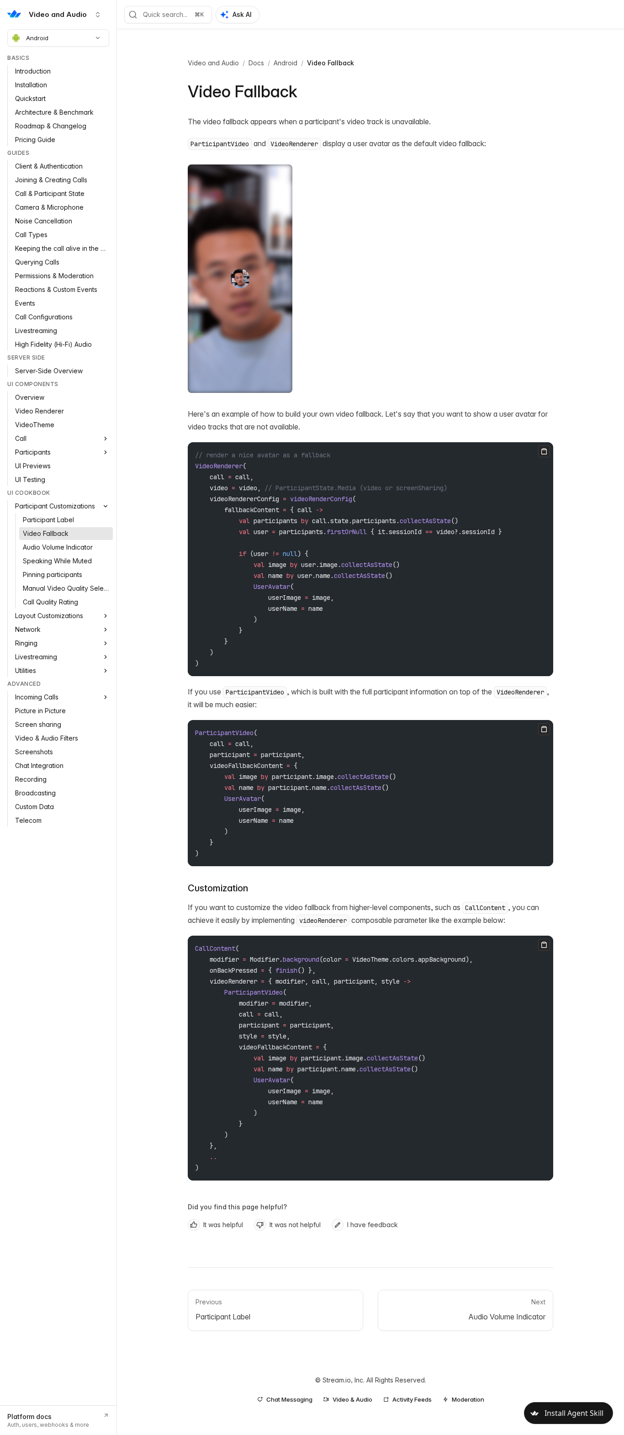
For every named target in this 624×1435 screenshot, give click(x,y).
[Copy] (544, 451)
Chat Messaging (289, 1399)
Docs (256, 63)
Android (37, 38)
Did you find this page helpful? (237, 1207)
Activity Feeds (412, 1399)
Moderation (468, 1399)
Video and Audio (213, 63)
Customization (218, 888)
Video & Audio (352, 1399)
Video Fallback (330, 63)
